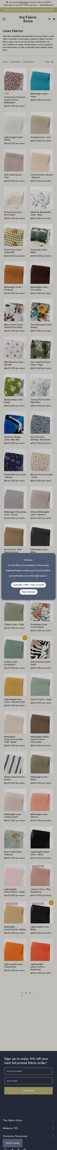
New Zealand (28, 592)
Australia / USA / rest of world (28, 585)
